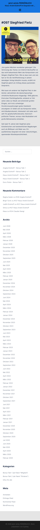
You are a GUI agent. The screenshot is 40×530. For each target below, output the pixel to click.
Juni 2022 (6, 369)
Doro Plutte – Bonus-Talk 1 (12, 182)
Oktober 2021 (8, 397)
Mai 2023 (6, 337)
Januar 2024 (7, 315)
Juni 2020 (6, 444)
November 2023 (9, 322)
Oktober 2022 (8, 362)
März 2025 (7, 272)
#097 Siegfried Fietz (16, 22)
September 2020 (9, 437)
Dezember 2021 (9, 390)
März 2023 (7, 344)
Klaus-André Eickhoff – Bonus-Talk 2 (16, 179)
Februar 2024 (8, 312)
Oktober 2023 (8, 326)
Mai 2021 (6, 408)
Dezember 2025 (9, 247)
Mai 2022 (6, 372)
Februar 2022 (8, 383)
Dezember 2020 (9, 426)
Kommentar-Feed (9, 502)
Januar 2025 (7, 280)
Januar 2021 (7, 422)
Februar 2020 (8, 458)
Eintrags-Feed (8, 498)
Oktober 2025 (8, 255)
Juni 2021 (6, 404)
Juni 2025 (6, 262)
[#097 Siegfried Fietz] (20, 45)
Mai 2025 (6, 265)
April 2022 (7, 376)
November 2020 (9, 429)
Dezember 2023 (9, 319)
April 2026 (7, 233)
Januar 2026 (7, 244)
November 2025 (9, 251)
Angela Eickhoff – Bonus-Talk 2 (14, 171)
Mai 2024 (6, 301)
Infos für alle (7, 480)
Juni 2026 (6, 226)
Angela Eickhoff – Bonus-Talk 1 (14, 168)
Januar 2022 (7, 387)
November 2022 (9, 358)
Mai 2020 (6, 447)
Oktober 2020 (8, 433)
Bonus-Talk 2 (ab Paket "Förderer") (15, 476)
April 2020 (7, 451)
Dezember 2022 (9, 354)
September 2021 (9, 401)
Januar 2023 (7, 351)
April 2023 (7, 340)
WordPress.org (8, 505)
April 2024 (7, 304)
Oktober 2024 (8, 290)
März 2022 (7, 379)
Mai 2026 (6, 230)
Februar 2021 (8, 419)
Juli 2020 (6, 440)
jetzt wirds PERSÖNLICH (20, 3)
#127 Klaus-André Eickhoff (24, 201)
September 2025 (9, 258)
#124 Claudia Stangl (17, 211)
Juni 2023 (6, 333)
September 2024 (9, 294)
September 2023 (9, 330)
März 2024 (7, 308)
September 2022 (9, 365)
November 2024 (9, 287)
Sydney (26, 527)
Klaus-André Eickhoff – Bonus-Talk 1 (16, 175)
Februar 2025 (8, 276)
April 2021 (6, 412)
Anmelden (6, 495)
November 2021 (9, 394)
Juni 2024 (6, 297)
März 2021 (7, 415)
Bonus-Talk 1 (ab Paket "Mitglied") (15, 473)
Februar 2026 (8, 240)
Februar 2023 (8, 347)
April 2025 (7, 269)
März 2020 (7, 454)
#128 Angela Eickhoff (23, 197)
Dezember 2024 (9, 283)
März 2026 (7, 237)
